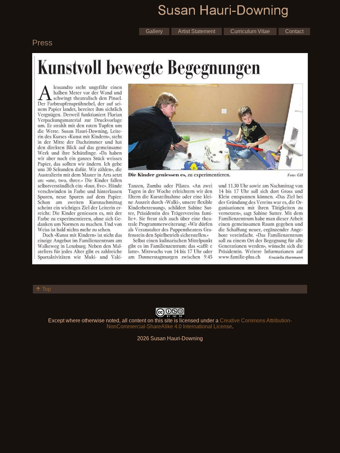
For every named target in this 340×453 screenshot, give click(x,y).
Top (46, 289)
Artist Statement (196, 31)
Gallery (154, 31)
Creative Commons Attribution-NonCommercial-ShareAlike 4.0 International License (199, 323)
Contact (294, 31)
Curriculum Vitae (250, 31)
